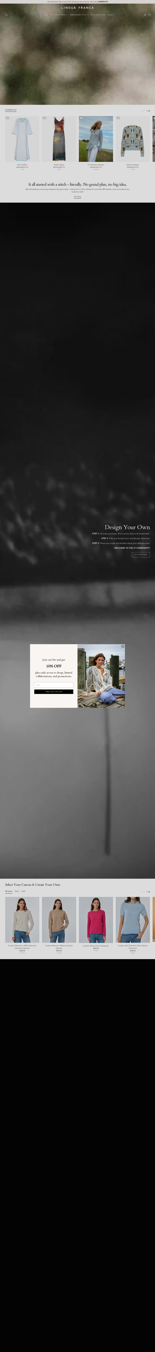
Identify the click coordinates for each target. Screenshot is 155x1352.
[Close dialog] (122, 646)
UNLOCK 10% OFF (53, 692)
